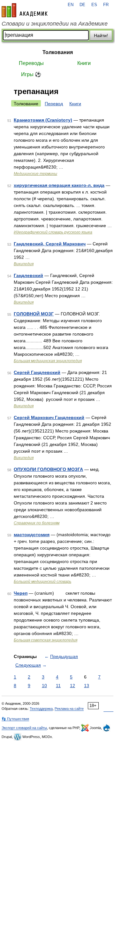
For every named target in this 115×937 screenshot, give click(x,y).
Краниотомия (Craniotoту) (43, 120)
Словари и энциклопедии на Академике (55, 23)
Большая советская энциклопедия (45, 640)
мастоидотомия (32, 534)
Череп (20, 593)
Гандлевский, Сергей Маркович (50, 243)
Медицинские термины (35, 173)
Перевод (54, 103)
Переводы (31, 63)
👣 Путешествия (15, 719)
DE (82, 5)
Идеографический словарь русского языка (53, 232)
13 (86, 685)
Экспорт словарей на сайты (24, 728)
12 (72, 685)
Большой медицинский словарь (42, 581)
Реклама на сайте (69, 709)
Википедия (24, 264)
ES (94, 5)
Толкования (57, 52)
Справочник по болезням (36, 523)
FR (106, 5)
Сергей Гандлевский (37, 372)
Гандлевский (28, 275)
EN (70, 5)
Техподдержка (41, 709)
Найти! (101, 35)
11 (58, 685)
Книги (84, 63)
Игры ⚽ (31, 74)
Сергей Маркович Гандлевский (49, 417)
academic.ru (25, 10)
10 (44, 685)
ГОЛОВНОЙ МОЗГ (34, 313)
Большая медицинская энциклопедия (48, 361)
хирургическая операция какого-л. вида (59, 185)
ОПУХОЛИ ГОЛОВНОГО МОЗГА (48, 469)
